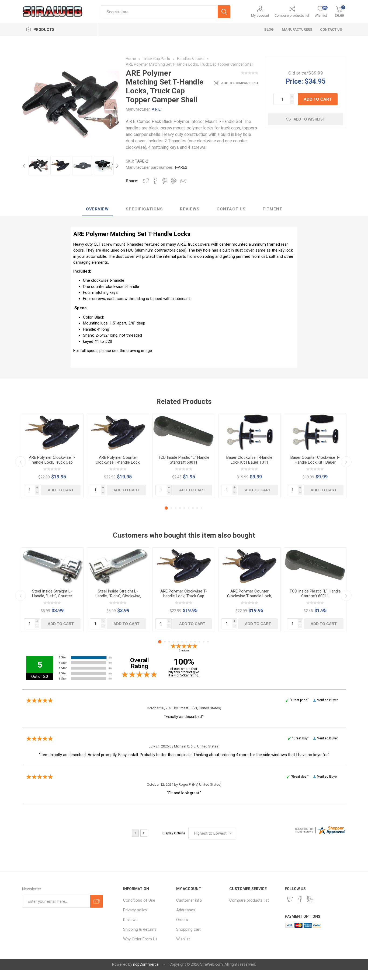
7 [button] (193, 508)
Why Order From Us (140, 939)
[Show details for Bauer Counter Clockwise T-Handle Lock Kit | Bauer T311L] (315, 432)
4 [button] (180, 508)
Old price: (297, 73)
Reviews (130, 919)
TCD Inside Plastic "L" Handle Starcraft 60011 (183, 460)
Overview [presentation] (97, 209)
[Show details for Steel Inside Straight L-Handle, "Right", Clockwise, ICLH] (118, 566)
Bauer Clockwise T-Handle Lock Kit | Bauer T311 (249, 460)
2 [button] (171, 508)
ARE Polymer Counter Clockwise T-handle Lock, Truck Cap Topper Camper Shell (118, 464)
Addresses (185, 910)
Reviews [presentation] (190, 209)
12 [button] (208, 642)
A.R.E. (156, 109)
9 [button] (201, 508)
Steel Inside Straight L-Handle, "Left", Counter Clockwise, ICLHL (52, 596)
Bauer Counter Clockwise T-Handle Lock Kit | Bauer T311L (315, 462)
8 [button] (197, 508)
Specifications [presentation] (144, 209)
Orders (182, 919)
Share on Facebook (155, 181)
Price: (294, 81)
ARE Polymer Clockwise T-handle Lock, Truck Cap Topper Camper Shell (52, 462)
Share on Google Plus (174, 181)
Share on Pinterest (165, 181)
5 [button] (184, 508)
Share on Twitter (146, 181)
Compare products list (292, 15)
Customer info (189, 900)
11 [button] (203, 642)
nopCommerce (146, 964)
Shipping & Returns (140, 929)
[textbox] (159, 11)
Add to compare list (239, 83)
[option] (38, 165)
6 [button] (188, 508)
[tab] (97, 209)
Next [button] (116, 165)
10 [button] (199, 642)
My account (260, 15)
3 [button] (175, 508)
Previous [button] (24, 165)
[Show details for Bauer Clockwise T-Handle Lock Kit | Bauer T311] (249, 432)
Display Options (174, 833)
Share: (132, 180)
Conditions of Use (139, 900)
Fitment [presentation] (272, 209)
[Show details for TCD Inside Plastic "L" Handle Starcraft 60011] (184, 432)
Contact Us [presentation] (231, 209)
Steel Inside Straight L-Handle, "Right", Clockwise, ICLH (118, 596)
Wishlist (183, 939)
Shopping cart (188, 929)
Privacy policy (135, 910)
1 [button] (166, 508)
